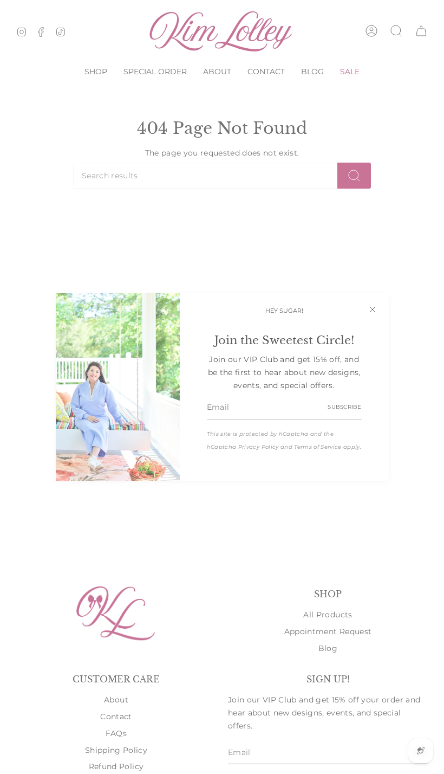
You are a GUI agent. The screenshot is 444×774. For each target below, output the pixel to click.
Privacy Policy (258, 446)
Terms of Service (317, 446)
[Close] (372, 309)
